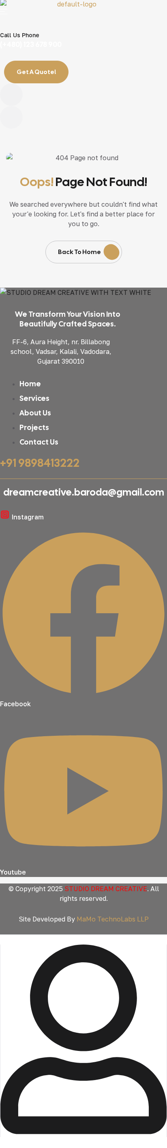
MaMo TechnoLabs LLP (113, 919)
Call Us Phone (19, 35)
